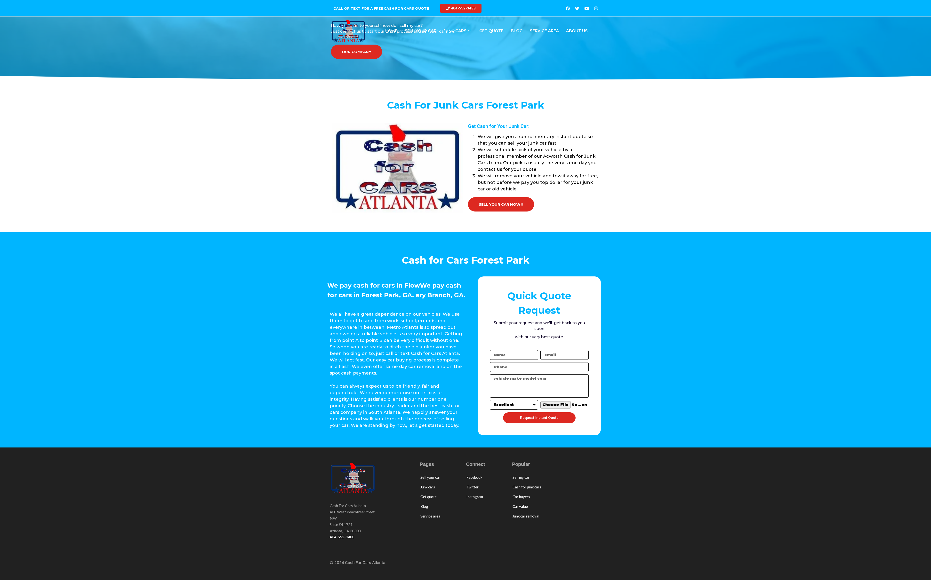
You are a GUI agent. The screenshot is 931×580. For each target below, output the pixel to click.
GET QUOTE (491, 31)
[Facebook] (567, 8)
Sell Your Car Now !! (501, 204)
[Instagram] (596, 8)
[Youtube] (586, 8)
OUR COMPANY (356, 51)
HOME (391, 31)
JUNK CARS (455, 31)
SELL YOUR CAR (420, 31)
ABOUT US (577, 31)
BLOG (516, 31)
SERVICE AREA (544, 31)
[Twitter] (577, 8)
